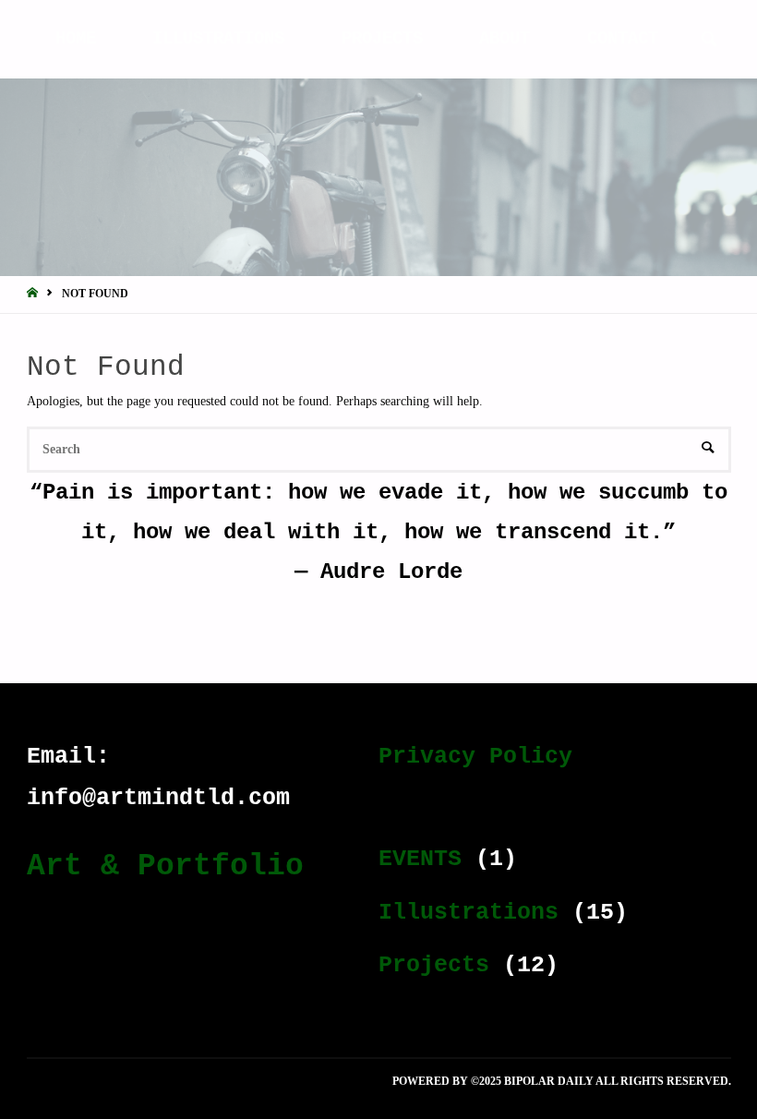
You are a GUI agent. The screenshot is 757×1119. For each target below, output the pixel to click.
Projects (433, 965)
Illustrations (468, 912)
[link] (708, 40)
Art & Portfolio (165, 866)
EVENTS (420, 859)
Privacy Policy (475, 756)
